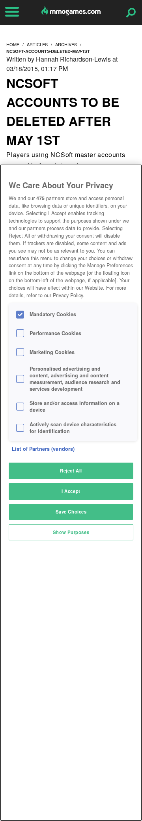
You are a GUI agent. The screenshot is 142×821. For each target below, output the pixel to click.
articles (37, 44)
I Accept (71, 491)
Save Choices (71, 511)
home (12, 44)
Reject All (71, 470)
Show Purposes (71, 532)
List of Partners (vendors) (43, 448)
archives (66, 44)
